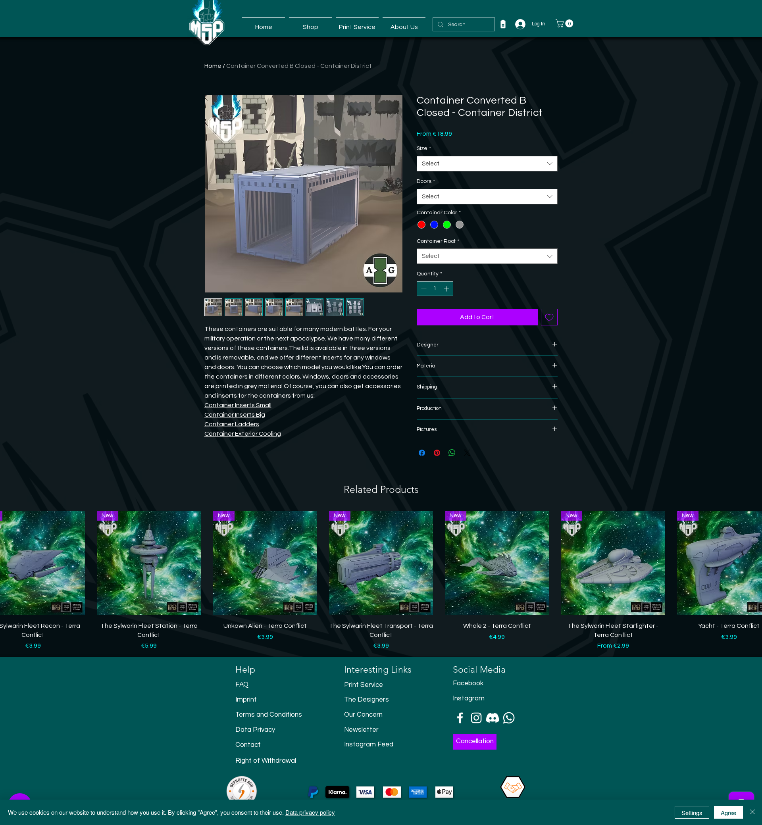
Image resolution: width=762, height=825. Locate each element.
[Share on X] (467, 453)
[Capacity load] (503, 24)
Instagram (469, 698)
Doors (426, 181)
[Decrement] (423, 289)
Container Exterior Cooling (242, 434)
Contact (248, 744)
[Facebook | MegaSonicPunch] (460, 718)
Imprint (246, 699)
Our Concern (363, 714)
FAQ (241, 684)
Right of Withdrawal (265, 760)
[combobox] (487, 163)
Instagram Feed (368, 744)
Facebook (468, 683)
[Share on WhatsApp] (452, 453)
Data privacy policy (310, 812)
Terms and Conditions (268, 714)
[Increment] (447, 289)
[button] (565, 23)
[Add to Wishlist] (549, 317)
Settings (691, 812)
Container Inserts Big (234, 415)
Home (212, 66)
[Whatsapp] (509, 718)
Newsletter (361, 729)
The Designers (366, 699)
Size (424, 148)
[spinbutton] (435, 289)
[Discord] (492, 718)
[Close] (752, 812)
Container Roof (438, 241)
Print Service (363, 684)
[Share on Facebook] (422, 453)
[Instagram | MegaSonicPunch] (476, 718)
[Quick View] (149, 563)
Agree (728, 812)
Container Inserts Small (237, 405)
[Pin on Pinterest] (437, 453)
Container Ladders (231, 424)
